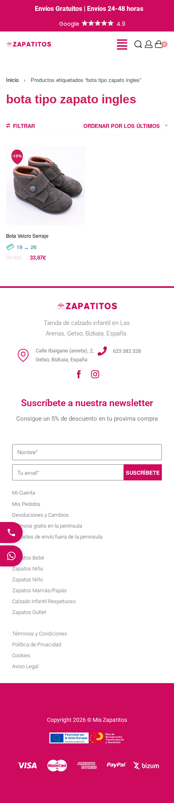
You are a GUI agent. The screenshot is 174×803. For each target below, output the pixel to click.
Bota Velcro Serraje (27, 235)
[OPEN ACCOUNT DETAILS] (148, 44)
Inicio (12, 80)
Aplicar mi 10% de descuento (87, 764)
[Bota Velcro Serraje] (45, 185)
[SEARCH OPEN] (138, 44)
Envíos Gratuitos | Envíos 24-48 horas (89, 9)
